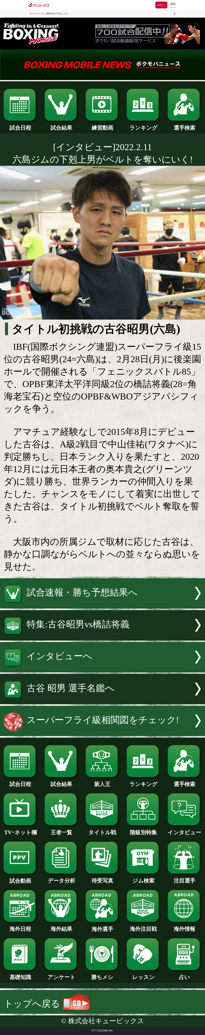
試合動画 (20, 881)
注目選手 (184, 881)
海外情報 (184, 929)
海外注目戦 (143, 929)
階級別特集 (143, 832)
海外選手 (102, 929)
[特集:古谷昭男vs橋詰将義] (102, 637)
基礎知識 (20, 977)
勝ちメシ (102, 977)
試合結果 (61, 128)
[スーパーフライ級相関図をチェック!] (102, 733)
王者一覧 (61, 832)
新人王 (102, 784)
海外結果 (61, 929)
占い (184, 977)
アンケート (61, 977)
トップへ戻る (33, 1004)
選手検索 (184, 128)
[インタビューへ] (102, 669)
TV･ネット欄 (20, 832)
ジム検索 (144, 881)
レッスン (143, 977)
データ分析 (61, 881)
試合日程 (20, 128)
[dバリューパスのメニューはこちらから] (172, 5)
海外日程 (20, 929)
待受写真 (102, 881)
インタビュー (184, 832)
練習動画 (102, 128)
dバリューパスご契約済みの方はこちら (49, 13)
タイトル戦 (102, 832)
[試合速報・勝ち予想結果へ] (102, 605)
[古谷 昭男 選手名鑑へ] (102, 701)
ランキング (144, 128)
